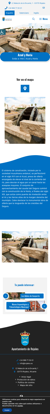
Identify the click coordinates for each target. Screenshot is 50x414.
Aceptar (7, 410)
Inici (22, 58)
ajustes (20, 406)
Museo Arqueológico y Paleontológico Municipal (19, 305)
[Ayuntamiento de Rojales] (7, 18)
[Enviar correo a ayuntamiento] (42, 8)
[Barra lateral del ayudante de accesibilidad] (3, 32)
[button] (33, 18)
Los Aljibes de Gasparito (30, 295)
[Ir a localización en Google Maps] (25, 88)
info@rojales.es (26, 363)
